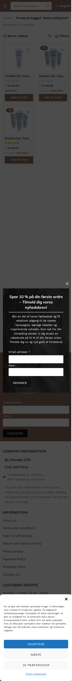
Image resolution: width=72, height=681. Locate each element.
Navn (12, 365)
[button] (66, 599)
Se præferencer (36, 665)
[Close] (67, 283)
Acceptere (36, 644)
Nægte (36, 654)
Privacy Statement (36, 674)
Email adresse (19, 352)
